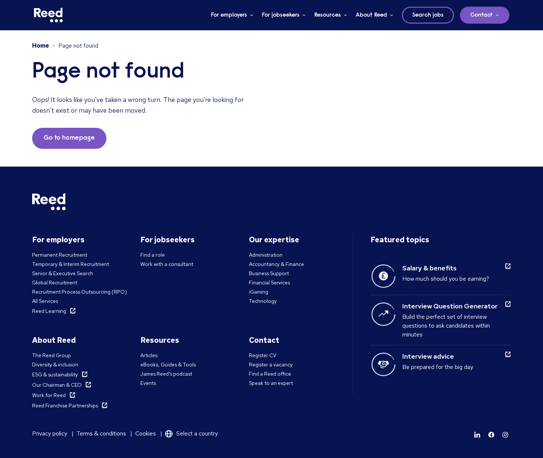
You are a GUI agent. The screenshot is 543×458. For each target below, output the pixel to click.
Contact (481, 15)
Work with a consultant (166, 264)
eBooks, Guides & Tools (168, 364)
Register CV (262, 355)
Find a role (152, 255)
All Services (45, 301)
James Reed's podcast (166, 373)
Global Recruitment (54, 282)
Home (40, 45)
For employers (229, 15)
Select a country (197, 433)
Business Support (269, 273)
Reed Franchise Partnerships (65, 405)
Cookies (145, 433)
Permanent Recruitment (59, 255)
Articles (148, 355)
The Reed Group (51, 355)
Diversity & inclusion (55, 364)
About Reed (371, 15)
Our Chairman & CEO (57, 385)
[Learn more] (477, 434)
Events (148, 383)
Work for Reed (49, 395)
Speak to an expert (271, 383)
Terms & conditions (101, 433)
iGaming (258, 291)
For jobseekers (281, 15)
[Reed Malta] (48, 15)
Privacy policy (49, 433)
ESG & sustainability (55, 374)
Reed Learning (49, 311)
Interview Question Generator (450, 306)
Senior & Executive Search (62, 273)
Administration (266, 255)
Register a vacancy (271, 364)
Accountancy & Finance (276, 264)
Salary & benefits (429, 268)
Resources (327, 15)
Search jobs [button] (428, 15)
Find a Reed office (270, 373)
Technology (263, 301)
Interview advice (428, 356)
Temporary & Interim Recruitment (70, 264)
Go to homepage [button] (69, 138)
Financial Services (269, 282)
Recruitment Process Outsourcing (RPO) (79, 291)
